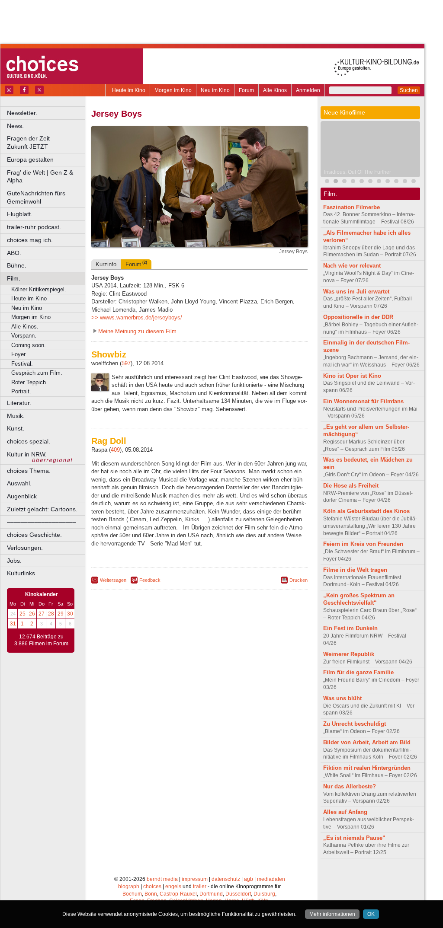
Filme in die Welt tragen (355, 570)
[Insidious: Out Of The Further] (335, 182)
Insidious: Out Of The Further (357, 172)
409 (115, 449)
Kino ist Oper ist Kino (352, 376)
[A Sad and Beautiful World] (405, 182)
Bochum (132, 894)
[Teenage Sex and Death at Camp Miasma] (396, 182)
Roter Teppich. (29, 382)
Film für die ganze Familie (358, 672)
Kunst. (15, 428)
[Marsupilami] (353, 182)
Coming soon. (28, 345)
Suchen (409, 90)
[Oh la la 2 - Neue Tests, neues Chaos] (370, 182)
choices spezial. (28, 441)
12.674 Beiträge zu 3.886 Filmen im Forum (41, 640)
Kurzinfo (106, 264)
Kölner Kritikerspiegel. (38, 289)
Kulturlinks (21, 573)
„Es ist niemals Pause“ (354, 838)
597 (126, 363)
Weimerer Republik (348, 654)
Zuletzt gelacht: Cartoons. (42, 509)
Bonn (150, 894)
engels (173, 886)
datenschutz (226, 879)
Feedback (150, 580)
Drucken (298, 580)
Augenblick (22, 496)
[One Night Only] (327, 182)
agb (248, 879)
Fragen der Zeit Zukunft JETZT (46, 142)
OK (371, 914)
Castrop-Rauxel (178, 894)
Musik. (16, 415)
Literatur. (19, 402)
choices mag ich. (30, 239)
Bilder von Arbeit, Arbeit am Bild (367, 742)
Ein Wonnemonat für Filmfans (363, 401)
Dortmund (211, 894)
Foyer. (19, 354)
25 (22, 614)
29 (61, 614)
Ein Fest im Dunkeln (350, 628)
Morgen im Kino (173, 90)
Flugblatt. (19, 213)
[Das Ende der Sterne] (344, 182)
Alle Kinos (275, 90)
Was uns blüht (342, 698)
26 (32, 614)
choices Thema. (29, 470)
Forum (246, 90)
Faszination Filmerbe (351, 207)
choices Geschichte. (34, 534)
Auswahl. (19, 483)
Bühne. (16, 265)
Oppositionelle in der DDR (358, 317)
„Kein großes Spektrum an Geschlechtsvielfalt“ (359, 599)
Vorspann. (23, 335)
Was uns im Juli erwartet (356, 291)
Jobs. (14, 560)
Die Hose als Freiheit (351, 485)
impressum (195, 879)
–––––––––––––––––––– (41, 521)
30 (70, 614)
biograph (128, 886)
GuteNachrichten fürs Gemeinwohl (36, 197)
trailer (199, 886)
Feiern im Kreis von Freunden (363, 544)
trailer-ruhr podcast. (34, 226)
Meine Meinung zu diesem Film (137, 331)
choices (152, 886)
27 (42, 614)
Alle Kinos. (25, 326)
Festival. (22, 363)
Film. (13, 278)
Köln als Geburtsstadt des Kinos (366, 511)
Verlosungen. (25, 547)
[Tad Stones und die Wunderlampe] (379, 182)
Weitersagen (113, 580)
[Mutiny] (387, 182)
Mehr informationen (332, 914)
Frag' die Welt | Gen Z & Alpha (40, 176)
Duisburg (264, 894)
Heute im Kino (128, 90)
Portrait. (21, 391)
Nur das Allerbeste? (349, 786)
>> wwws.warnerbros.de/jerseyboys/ (136, 317)
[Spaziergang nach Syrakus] (361, 182)
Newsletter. (22, 112)
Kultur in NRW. (27, 454)
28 (51, 614)
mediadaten (271, 879)
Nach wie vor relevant (352, 265)
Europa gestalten (30, 159)
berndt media (162, 879)
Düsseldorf (238, 894)
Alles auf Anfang (345, 812)
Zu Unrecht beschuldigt (354, 724)
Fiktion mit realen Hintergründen (367, 768)
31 (13, 624)
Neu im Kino (215, 90)
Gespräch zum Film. (36, 373)
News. (15, 125)
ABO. (14, 252)
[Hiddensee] (413, 182)
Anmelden (308, 90)
